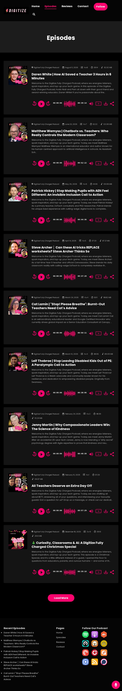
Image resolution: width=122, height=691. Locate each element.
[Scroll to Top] (115, 674)
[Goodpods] (104, 646)
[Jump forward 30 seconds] (48, 103)
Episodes (50, 6)
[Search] (34, 15)
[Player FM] (94, 655)
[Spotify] (85, 637)
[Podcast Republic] (85, 664)
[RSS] (94, 664)
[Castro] (85, 646)
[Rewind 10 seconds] (34, 103)
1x (98, 103)
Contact (83, 6)
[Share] (111, 103)
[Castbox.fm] (104, 637)
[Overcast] (94, 646)
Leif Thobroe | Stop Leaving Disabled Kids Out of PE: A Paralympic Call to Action (72, 363)
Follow (100, 6)
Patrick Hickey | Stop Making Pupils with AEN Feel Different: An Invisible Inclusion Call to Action (70, 193)
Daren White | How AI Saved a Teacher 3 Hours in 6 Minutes (71, 76)
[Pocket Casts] (85, 655)
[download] (105, 103)
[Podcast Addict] (104, 655)
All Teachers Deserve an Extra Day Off (62, 486)
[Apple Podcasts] (94, 637)
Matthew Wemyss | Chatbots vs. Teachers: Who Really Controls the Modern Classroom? (70, 133)
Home (36, 6)
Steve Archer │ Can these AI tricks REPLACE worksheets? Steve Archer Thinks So (65, 249)
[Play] (41, 104)
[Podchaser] (104, 664)
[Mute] (91, 103)
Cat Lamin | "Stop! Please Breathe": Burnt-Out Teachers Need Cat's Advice (68, 306)
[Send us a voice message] (116, 685)
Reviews (67, 6)
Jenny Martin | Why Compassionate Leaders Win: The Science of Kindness (71, 427)
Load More (61, 598)
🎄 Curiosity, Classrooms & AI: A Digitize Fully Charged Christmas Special (67, 545)
